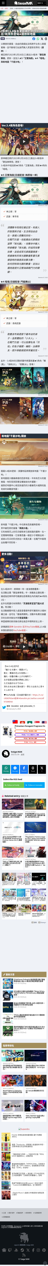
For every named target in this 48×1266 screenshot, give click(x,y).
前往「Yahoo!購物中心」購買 (31, 734)
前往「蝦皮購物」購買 (31, 731)
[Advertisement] (24, 95)
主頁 (4, 1213)
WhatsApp (6, 771)
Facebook (24, 771)
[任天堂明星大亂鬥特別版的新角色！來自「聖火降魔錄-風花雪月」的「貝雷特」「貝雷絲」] (13, 1055)
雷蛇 (35, 922)
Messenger (15, 771)
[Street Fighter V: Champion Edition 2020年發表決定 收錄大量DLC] (13, 1080)
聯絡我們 (20, 1213)
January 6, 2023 (15, 709)
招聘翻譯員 (6, 1217)
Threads (33, 771)
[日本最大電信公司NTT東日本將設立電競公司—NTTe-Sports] (35, 1055)
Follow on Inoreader (35, 785)
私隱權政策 (38, 1213)
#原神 (16, 698)
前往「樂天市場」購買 (31, 738)
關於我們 (11, 1213)
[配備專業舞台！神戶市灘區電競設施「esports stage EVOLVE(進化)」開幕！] (13, 1105)
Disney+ (43, 922)
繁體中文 (41, 3)
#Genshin (23, 698)
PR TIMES (45, 205)
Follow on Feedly (13, 785)
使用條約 (29, 1213)
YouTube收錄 (19, 630)
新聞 (2, 39)
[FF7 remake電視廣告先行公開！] (35, 1080)
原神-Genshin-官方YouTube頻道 (24, 626)
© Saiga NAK (24, 1259)
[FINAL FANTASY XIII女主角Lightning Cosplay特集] (35, 1105)
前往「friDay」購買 (31, 742)
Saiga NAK (24, 3)
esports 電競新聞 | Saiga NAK (24, 1245)
